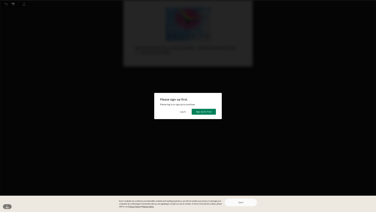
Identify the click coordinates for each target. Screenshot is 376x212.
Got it (241, 202)
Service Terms (148, 206)
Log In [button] (183, 112)
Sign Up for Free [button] (204, 112)
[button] (5, 4)
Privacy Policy (134, 206)
